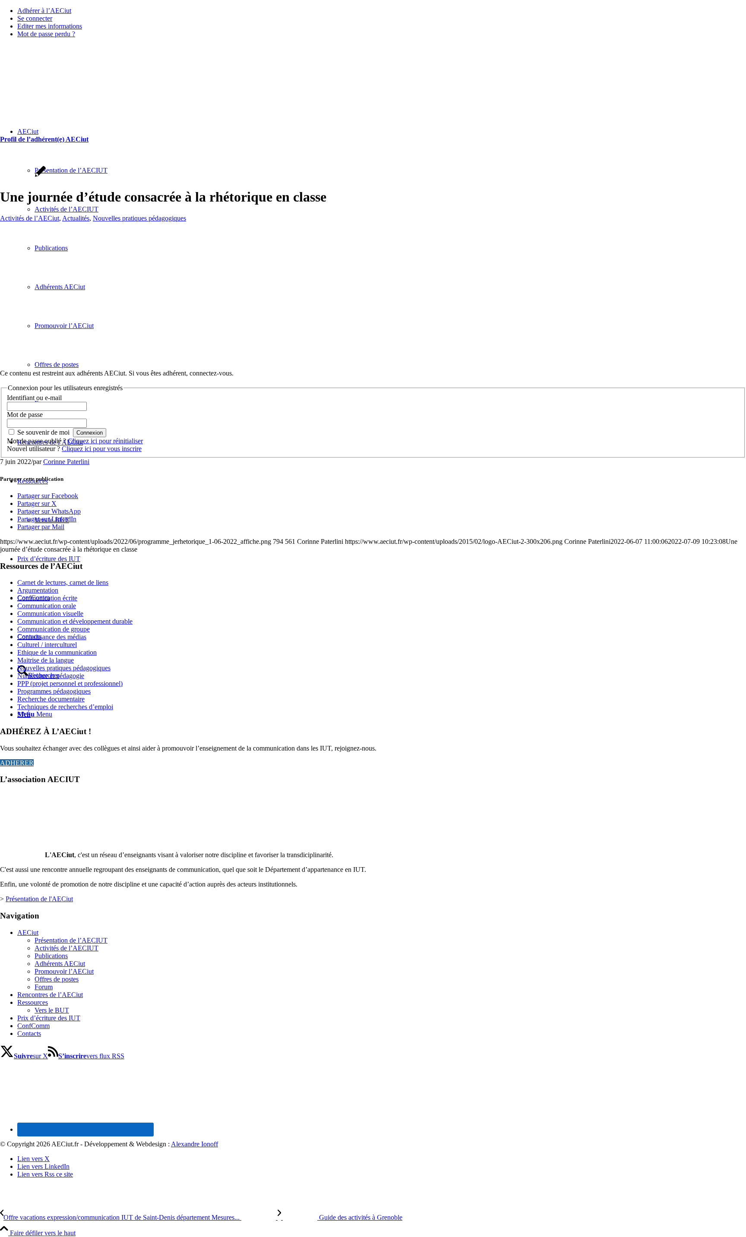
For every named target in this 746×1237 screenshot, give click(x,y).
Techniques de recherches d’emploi (65, 706)
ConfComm (33, 1025)
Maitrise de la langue (45, 660)
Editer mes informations (49, 26)
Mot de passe (25, 414)
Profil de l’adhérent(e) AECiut (44, 139)
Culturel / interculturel (47, 644)
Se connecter (34, 18)
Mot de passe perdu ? (46, 34)
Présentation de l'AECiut (39, 899)
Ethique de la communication (57, 652)
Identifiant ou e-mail (34, 397)
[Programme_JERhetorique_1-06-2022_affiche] (121, 358)
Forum (44, 987)
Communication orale (46, 605)
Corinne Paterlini (66, 461)
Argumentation (37, 590)
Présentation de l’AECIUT (71, 940)
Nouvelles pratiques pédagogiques (139, 218)
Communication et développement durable (75, 621)
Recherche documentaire (51, 699)
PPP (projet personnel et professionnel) (70, 683)
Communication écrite (47, 598)
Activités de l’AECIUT (66, 948)
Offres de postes (57, 979)
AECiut (27, 932)
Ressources (32, 1002)
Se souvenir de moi (43, 432)
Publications (51, 955)
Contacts (29, 1033)
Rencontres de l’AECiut (50, 994)
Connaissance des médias (51, 637)
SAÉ (24, 714)
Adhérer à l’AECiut (44, 10)
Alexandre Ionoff (194, 1144)
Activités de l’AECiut (29, 218)
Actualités (75, 218)
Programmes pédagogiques (54, 691)
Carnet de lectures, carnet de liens (62, 582)
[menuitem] (381, 11)
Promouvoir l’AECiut (64, 971)
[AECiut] (65, 85)
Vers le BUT (52, 1010)
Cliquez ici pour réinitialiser (105, 441)
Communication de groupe (53, 629)
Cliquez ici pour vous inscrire (102, 448)
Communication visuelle (50, 613)
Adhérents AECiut (60, 963)
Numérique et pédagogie (50, 675)
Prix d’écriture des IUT (48, 1018)
